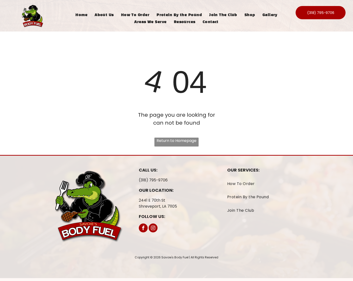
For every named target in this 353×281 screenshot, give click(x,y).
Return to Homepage (176, 140)
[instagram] (153, 229)
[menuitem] (81, 15)
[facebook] (143, 229)
